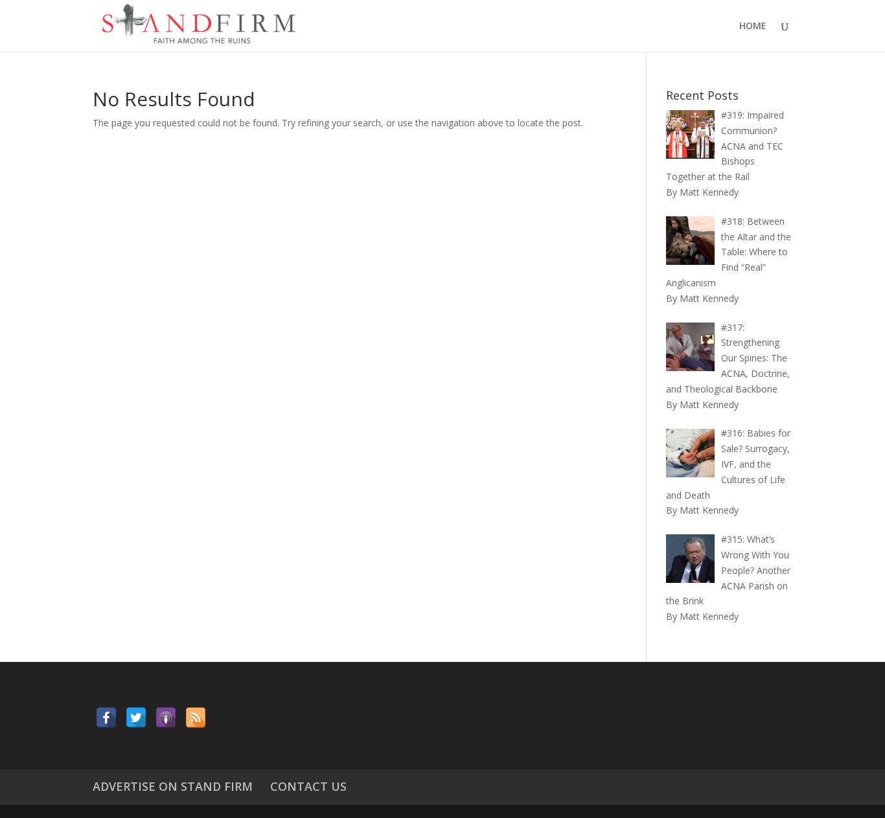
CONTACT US (308, 786)
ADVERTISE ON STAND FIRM (173, 786)
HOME (752, 26)
